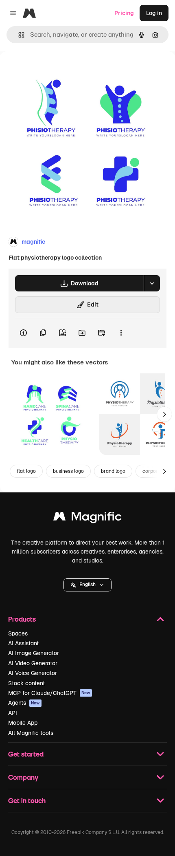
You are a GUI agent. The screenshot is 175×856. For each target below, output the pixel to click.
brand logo (113, 471)
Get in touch (27, 800)
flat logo (26, 471)
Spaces (18, 633)
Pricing (124, 13)
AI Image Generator (33, 653)
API (12, 713)
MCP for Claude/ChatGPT (49, 693)
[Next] (164, 414)
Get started (26, 754)
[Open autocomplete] (18, 35)
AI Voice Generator (32, 673)
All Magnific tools (30, 733)
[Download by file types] (152, 283)
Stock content (26, 683)
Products (22, 619)
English (87, 584)
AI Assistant (23, 643)
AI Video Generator (32, 663)
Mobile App (22, 722)
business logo (68, 471)
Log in (154, 13)
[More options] (121, 333)
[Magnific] (87, 518)
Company (23, 777)
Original (52, 70)
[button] (87, 584)
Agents (24, 702)
